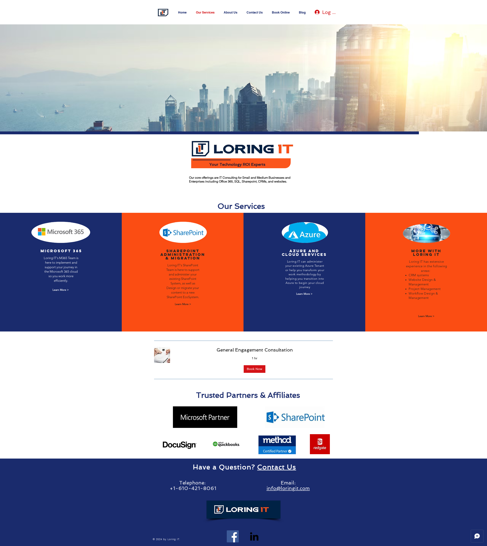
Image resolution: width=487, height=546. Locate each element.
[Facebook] (233, 536)
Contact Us (276, 467)
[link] (254, 350)
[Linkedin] (254, 536)
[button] (254, 369)
